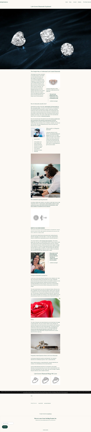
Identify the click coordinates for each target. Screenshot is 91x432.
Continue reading (45, 429)
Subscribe (5, 426)
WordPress (49, 413)
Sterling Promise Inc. (4, 2)
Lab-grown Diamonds (47, 403)
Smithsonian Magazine (45, 116)
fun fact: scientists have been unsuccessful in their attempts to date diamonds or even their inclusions (45, 120)
